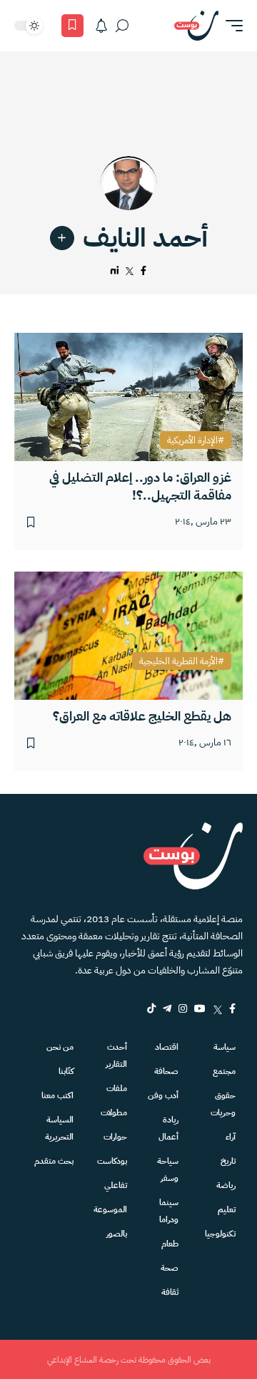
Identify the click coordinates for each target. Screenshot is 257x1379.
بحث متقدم (54, 1161)
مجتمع (224, 1071)
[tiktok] (151, 1008)
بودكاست (112, 1161)
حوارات (115, 1136)
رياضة (226, 1185)
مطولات (114, 1112)
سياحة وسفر (167, 1169)
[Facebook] (232, 1008)
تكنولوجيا (220, 1233)
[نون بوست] (196, 26)
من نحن (60, 1046)
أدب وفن (163, 1095)
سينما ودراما (168, 1211)
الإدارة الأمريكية (192, 440)
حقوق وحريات (223, 1104)
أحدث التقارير (116, 1055)
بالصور (116, 1233)
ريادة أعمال (168, 1128)
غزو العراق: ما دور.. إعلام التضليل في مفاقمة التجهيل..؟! (140, 486)
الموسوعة (110, 1209)
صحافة (166, 1071)
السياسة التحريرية (59, 1128)
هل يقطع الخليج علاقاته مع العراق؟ (142, 716)
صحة (169, 1267)
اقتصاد (166, 1046)
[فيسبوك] (143, 271)
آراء (231, 1136)
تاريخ (228, 1161)
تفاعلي (115, 1185)
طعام (169, 1243)
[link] (62, 238)
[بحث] (122, 25)
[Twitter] (217, 1008)
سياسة (224, 1046)
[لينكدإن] (114, 271)
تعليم (227, 1209)
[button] (230, 25)
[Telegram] (167, 1008)
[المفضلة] (72, 25)
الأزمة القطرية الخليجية (178, 661)
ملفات (116, 1088)
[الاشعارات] (101, 25)
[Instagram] (182, 1008)
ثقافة (169, 1292)
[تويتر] (130, 271)
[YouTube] (200, 1008)
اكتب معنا (57, 1095)
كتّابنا (66, 1071)
